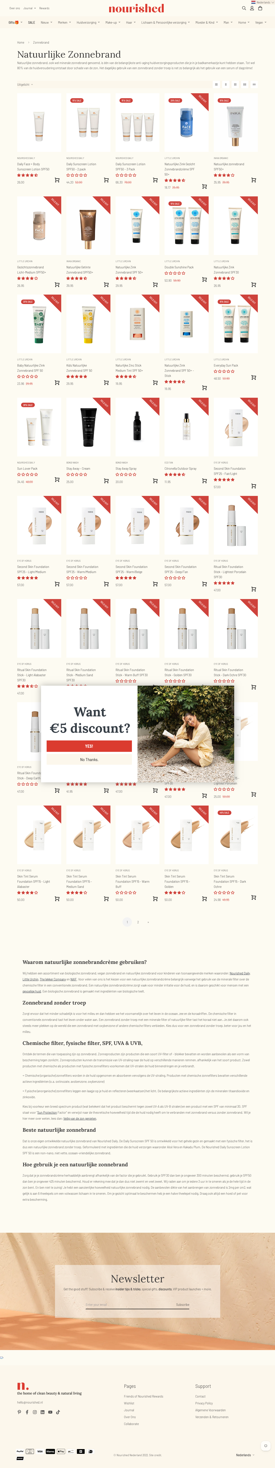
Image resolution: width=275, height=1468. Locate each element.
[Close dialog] (228, 691)
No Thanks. (89, 759)
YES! (89, 746)
